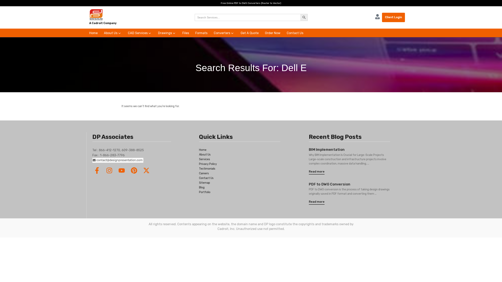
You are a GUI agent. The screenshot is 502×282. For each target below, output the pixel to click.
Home (93, 33)
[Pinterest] (134, 170)
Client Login (393, 17)
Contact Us (295, 33)
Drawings (165, 33)
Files (185, 33)
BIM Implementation (327, 149)
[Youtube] (121, 170)
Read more (317, 171)
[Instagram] (109, 170)
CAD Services (138, 33)
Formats (201, 33)
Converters (222, 33)
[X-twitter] (146, 170)
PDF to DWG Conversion (329, 184)
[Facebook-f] (97, 170)
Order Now (272, 33)
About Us (111, 33)
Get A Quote (250, 33)
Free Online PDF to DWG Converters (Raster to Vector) (251, 3)
